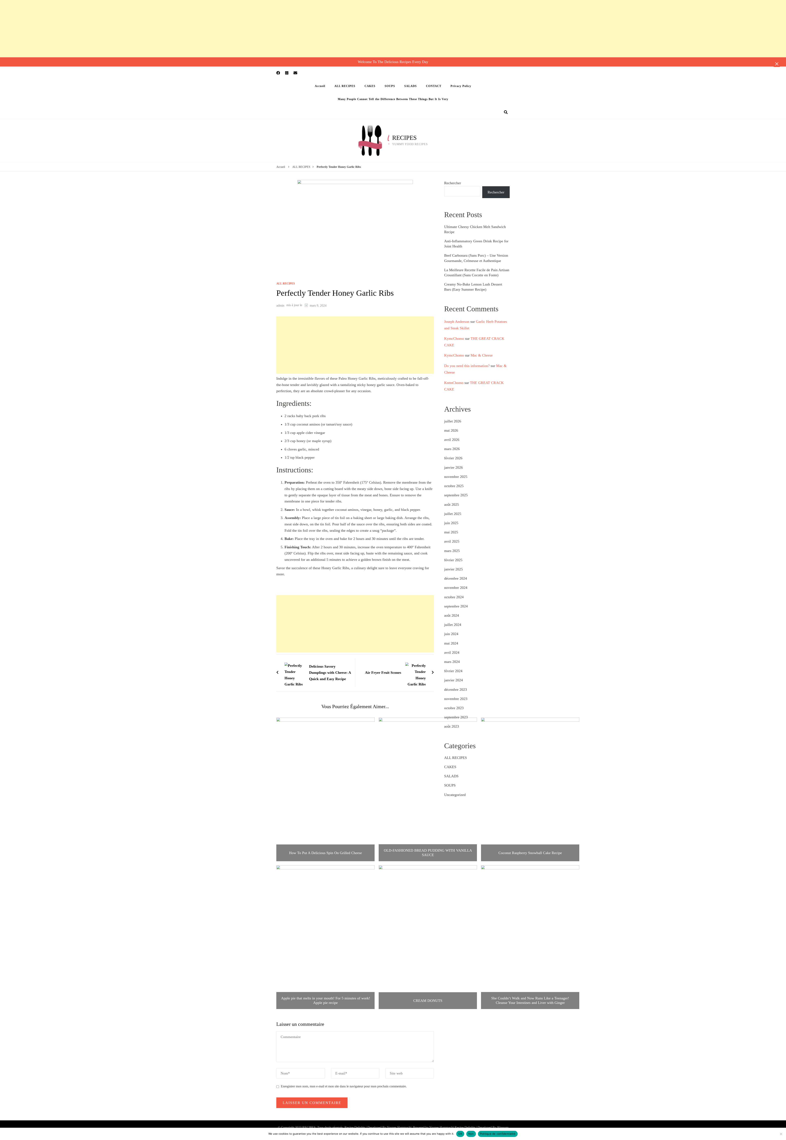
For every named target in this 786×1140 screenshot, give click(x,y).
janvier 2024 (453, 680)
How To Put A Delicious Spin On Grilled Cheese (325, 853)
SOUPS (390, 86)
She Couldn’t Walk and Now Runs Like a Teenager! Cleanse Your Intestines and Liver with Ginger (530, 1000)
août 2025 (451, 504)
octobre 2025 (454, 486)
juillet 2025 (452, 514)
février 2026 (453, 458)
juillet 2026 (452, 421)
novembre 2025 (455, 477)
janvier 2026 (453, 467)
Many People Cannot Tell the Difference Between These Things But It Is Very (393, 99)
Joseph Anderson (456, 321)
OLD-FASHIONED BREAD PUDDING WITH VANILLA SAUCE (428, 852)
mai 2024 (451, 643)
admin (280, 305)
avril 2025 (451, 541)
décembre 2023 (455, 689)
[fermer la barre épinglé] (777, 64)
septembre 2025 (456, 495)
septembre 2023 (456, 717)
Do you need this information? (467, 366)
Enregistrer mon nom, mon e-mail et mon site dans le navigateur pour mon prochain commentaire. (344, 1086)
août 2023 (451, 726)
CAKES (370, 86)
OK (460, 1133)
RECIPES (404, 137)
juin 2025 (451, 523)
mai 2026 (451, 430)
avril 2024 (451, 652)
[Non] (781, 1134)
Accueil (320, 86)
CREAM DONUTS (427, 1001)
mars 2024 (452, 662)
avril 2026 (451, 440)
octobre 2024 (454, 597)
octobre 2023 (454, 708)
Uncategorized (455, 795)
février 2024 (453, 671)
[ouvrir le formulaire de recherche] (506, 112)
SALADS (410, 86)
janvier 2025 (453, 569)
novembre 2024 (455, 588)
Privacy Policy (461, 86)
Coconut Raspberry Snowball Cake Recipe (530, 853)
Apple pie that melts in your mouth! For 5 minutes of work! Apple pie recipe (325, 1000)
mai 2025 (451, 532)
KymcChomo (454, 338)
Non (471, 1133)
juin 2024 (451, 634)
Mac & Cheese (482, 355)
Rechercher (452, 183)
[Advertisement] (123, 28)
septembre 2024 (456, 606)
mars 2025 (452, 551)
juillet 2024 (452, 625)
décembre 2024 (455, 578)
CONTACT (433, 86)
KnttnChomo (453, 383)
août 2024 (451, 615)
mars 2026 (452, 449)
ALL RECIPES (344, 86)
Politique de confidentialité (498, 1133)
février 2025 (453, 560)
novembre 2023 (455, 699)
